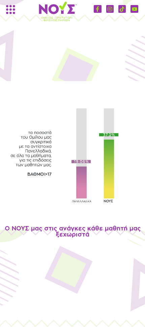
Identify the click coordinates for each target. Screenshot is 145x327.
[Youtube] (134, 8)
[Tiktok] (122, 8)
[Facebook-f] (97, 8)
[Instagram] (110, 8)
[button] (8, 10)
